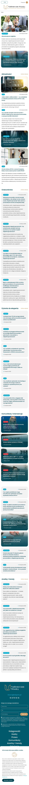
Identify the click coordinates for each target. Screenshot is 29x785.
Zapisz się (24, 714)
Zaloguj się (23, 2)
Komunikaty (14, 740)
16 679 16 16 (14, 698)
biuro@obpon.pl (14, 695)
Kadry (14, 734)
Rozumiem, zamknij (8, 780)
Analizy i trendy (14, 743)
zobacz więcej (24, 74)
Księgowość (14, 731)
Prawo (14, 737)
